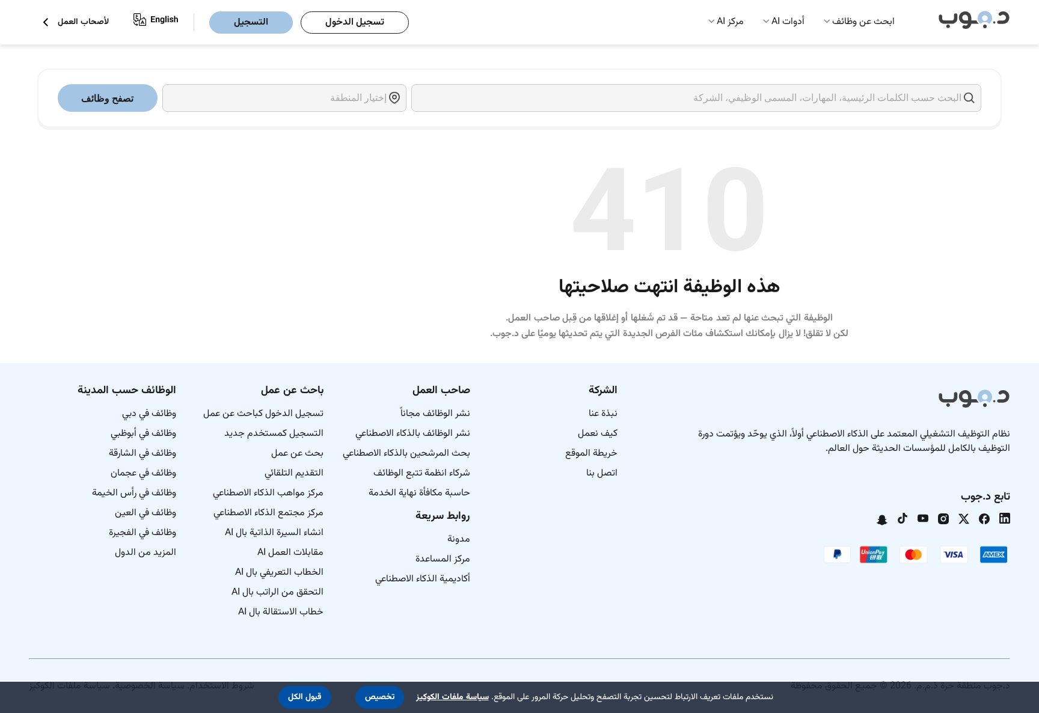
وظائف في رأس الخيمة (134, 493)
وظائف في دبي (149, 413)
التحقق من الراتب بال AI (277, 592)
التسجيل (251, 22)
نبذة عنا (603, 413)
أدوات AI (788, 21)
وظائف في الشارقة (142, 453)
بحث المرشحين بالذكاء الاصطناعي (406, 453)
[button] (379, 697)
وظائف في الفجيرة (142, 532)
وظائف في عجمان (143, 473)
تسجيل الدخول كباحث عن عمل (263, 413)
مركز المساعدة (442, 559)
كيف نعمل (598, 433)
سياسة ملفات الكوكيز (452, 697)
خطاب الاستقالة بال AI (280, 612)
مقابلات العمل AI (290, 552)
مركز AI (730, 21)
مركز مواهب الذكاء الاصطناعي (268, 493)
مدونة (458, 539)
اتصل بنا (602, 473)
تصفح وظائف (107, 98)
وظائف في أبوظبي (143, 433)
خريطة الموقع (591, 453)
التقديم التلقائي (294, 473)
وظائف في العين (145, 513)
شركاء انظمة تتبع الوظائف (421, 473)
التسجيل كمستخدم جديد (273, 433)
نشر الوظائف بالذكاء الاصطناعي (412, 433)
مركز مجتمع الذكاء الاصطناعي (268, 513)
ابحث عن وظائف (863, 21)
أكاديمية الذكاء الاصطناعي (422, 579)
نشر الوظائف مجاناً (435, 413)
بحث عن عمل (297, 453)
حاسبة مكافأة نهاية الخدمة (419, 493)
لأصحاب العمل (83, 22)
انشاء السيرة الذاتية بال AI (274, 532)
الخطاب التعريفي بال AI (279, 572)
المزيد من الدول (145, 552)
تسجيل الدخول (354, 22)
